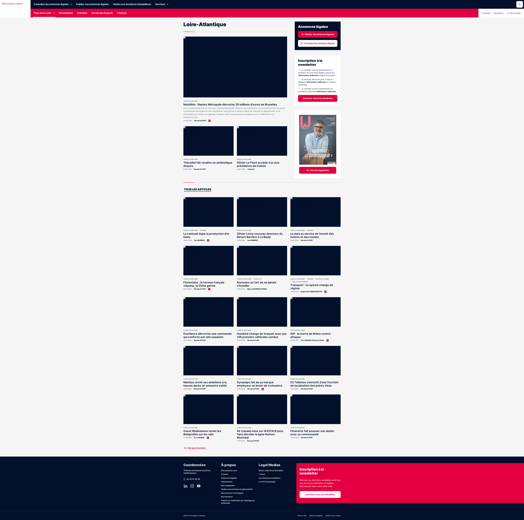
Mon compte (515, 13)
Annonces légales (229, 478)
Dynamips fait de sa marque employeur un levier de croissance (259, 384)
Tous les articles (197, 189)
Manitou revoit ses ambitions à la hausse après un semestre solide (205, 384)
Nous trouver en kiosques (232, 493)
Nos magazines (227, 485)
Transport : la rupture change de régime (311, 286)
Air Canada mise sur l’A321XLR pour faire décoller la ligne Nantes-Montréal (260, 434)
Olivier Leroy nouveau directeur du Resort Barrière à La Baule (260, 235)
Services (160, 4)
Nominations (66, 13)
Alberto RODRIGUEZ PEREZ (257, 289)
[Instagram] (192, 486)
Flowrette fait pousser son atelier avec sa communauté (312, 432)
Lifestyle (121, 13)
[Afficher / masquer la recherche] (519, 4)
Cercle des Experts (102, 13)
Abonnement (226, 482)
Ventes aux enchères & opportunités (237, 489)
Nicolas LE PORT (200, 121)
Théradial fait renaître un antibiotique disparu (207, 164)
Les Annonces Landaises (269, 478)
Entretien (82, 13)
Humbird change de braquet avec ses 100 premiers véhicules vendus (262, 335)
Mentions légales (316, 516)
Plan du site (302, 516)
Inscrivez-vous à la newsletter (318, 98)
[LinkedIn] (185, 486)
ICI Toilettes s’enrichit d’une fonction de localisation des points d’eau (314, 384)
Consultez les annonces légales (51, 4)
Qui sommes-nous (229, 470)
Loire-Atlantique (190, 101)
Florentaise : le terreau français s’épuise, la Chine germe (203, 284)
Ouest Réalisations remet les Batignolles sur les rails (202, 432)
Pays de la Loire (42, 13)
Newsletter (499, 13)
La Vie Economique (267, 482)
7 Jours (262, 474)
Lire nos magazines (319, 170)
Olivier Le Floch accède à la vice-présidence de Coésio (258, 164)
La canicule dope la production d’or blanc (206, 235)
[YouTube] (198, 486)
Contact (224, 474)
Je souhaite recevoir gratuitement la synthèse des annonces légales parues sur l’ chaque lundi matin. (316, 72)
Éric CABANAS (306, 340)
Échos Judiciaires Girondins (271, 470)
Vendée (203, 230)
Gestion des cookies (333, 516)
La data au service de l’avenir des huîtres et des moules (312, 235)
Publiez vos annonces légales (92, 4)
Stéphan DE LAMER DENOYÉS (311, 292)
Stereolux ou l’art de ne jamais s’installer (256, 284)
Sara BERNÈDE (199, 240)
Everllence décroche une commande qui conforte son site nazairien (207, 335)
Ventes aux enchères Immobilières (132, 4)
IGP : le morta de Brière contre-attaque (310, 335)
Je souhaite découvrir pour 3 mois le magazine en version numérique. (317, 82)
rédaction (251, 169)
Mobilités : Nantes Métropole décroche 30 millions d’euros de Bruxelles (230, 104)
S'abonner (486, 13)
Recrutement (227, 497)
